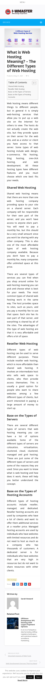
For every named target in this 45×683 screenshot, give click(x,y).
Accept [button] (29, 677)
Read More (22, 680)
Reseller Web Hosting (16, 89)
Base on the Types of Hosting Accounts (19, 95)
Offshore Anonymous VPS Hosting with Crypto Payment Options (28, 622)
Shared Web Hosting (16, 86)
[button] (22, 2)
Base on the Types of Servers (19, 92)
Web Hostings (12, 580)
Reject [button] (38, 677)
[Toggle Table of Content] (33, 83)
